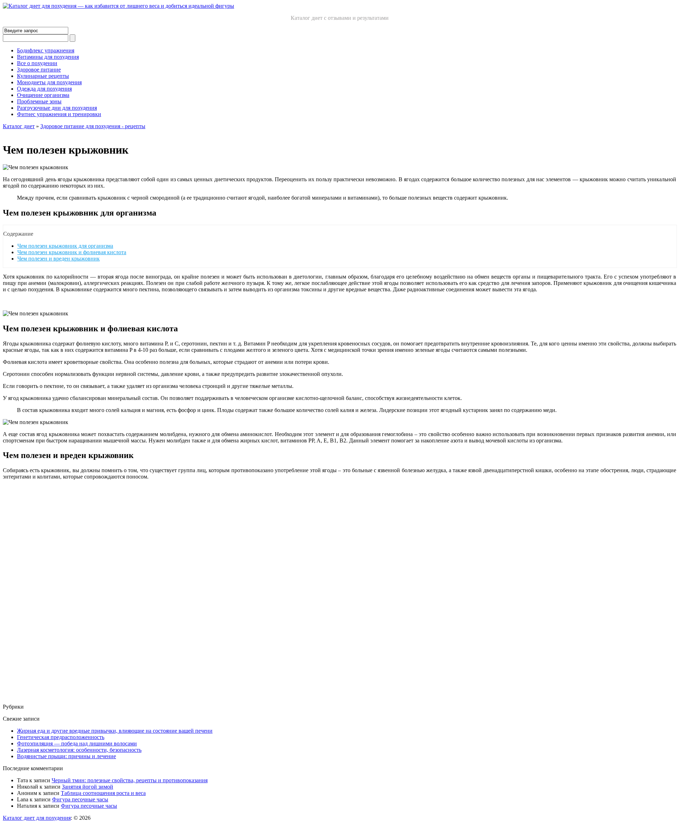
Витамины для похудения (48, 57)
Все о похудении (37, 63)
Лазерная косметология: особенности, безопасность (79, 750)
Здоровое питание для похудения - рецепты (92, 126)
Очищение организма (43, 95)
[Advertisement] (215, 592)
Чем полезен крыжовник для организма (65, 246)
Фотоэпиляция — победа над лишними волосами (77, 743)
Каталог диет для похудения (37, 818)
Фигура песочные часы (80, 799)
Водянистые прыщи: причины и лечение (66, 756)
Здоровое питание (39, 70)
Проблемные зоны (39, 101)
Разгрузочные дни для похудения (57, 108)
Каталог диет (19, 126)
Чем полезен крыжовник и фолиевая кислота (71, 252)
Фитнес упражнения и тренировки (59, 114)
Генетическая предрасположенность (60, 737)
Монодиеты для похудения (49, 82)
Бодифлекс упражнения (45, 50)
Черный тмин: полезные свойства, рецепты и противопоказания (130, 780)
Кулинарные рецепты (43, 76)
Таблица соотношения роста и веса (103, 793)
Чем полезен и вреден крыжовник (58, 259)
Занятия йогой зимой (87, 787)
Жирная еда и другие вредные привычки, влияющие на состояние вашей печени (115, 731)
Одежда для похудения (44, 89)
